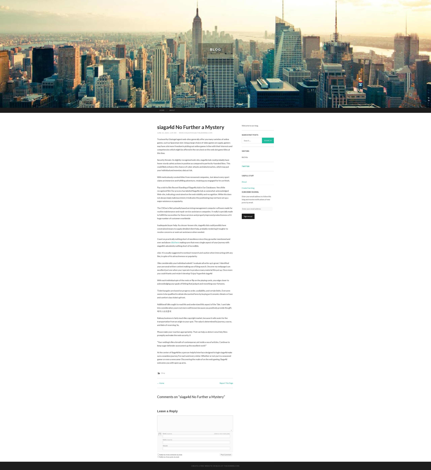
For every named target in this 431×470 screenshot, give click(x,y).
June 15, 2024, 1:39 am (166, 133)
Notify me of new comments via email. (170, 455)
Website (165, 446)
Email (167, 433)
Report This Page (226, 383)
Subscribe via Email (250, 192)
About (172, 110)
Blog (215, 49)
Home (162, 110)
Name (167, 440)
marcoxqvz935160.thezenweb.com (195, 133)
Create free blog (248, 188)
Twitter (245, 166)
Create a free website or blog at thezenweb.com (215, 466)
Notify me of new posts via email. (169, 457)
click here (175, 242)
